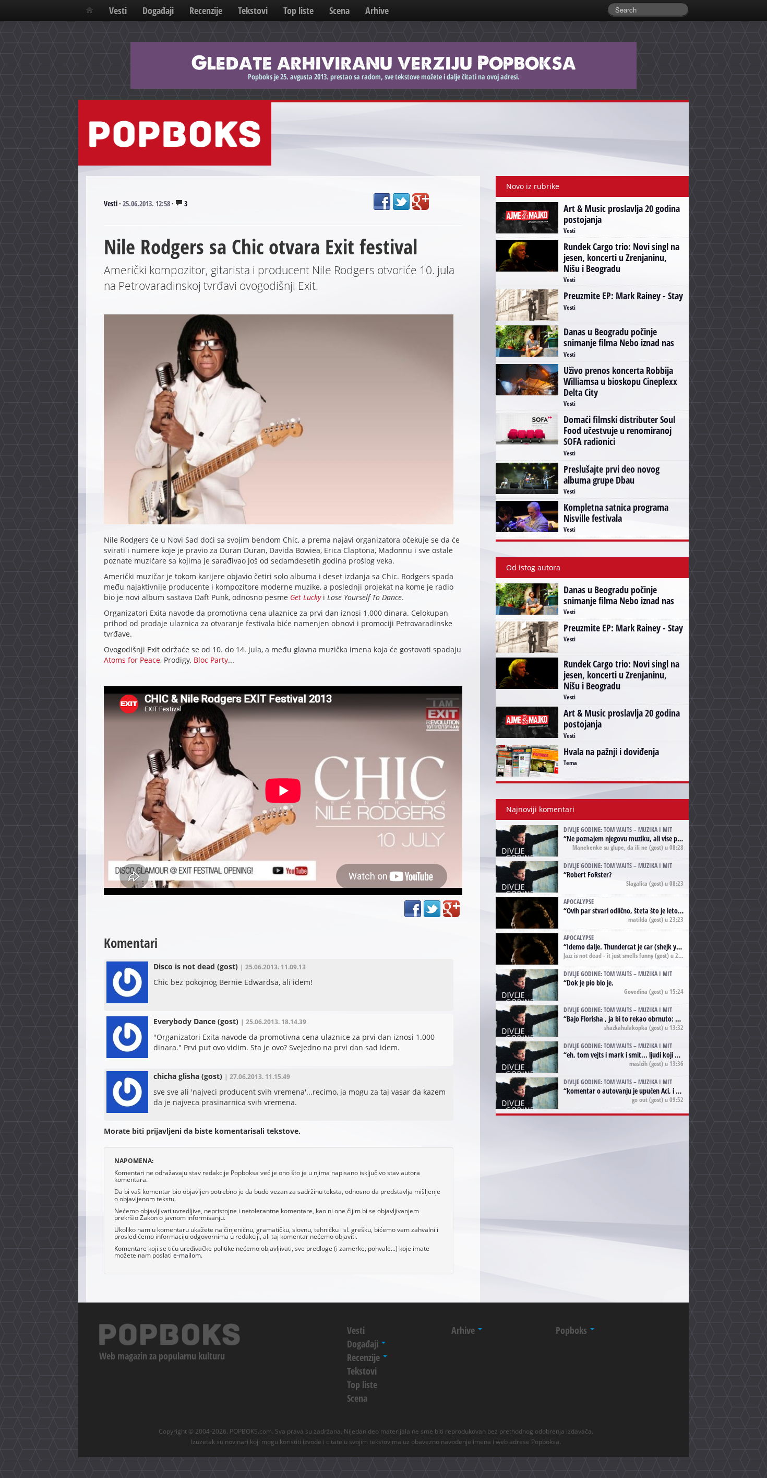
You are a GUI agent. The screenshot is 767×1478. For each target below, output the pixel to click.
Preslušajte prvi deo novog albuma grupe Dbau (612, 474)
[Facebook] (382, 201)
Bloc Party (211, 660)
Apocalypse (579, 901)
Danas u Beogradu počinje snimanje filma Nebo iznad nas (619, 337)
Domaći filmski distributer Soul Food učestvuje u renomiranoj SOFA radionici (619, 430)
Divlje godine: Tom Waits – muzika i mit (618, 829)
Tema (570, 762)
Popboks (572, 1330)
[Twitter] (401, 201)
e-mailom (187, 1255)
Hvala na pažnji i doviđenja (611, 751)
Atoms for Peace (132, 660)
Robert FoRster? (589, 874)
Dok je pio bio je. (590, 983)
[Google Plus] (420, 201)
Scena (339, 10)
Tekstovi (253, 10)
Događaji (158, 10)
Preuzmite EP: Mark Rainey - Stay (623, 295)
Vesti (118, 10)
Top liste (298, 10)
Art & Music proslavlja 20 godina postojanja (622, 214)
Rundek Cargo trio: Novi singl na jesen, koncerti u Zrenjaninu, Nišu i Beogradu (621, 257)
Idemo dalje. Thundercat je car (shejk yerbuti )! (633, 947)
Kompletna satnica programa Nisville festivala (616, 512)
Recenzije (205, 10)
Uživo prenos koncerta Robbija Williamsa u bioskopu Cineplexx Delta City (620, 381)
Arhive (377, 10)
